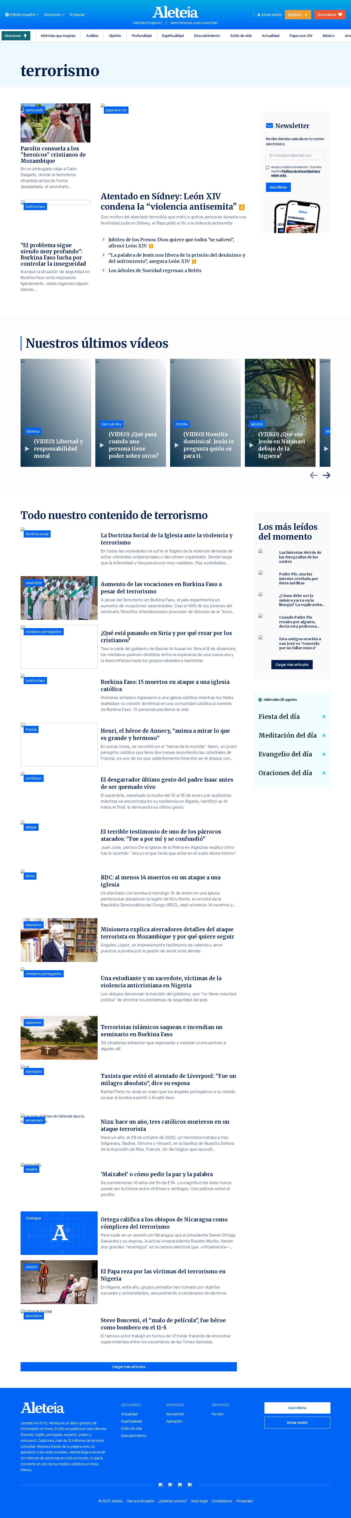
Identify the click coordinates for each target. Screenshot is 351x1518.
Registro (295, 14)
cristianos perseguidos (44, 631)
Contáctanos (222, 1501)
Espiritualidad (173, 35)
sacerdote (34, 583)
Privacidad (244, 1501)
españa (31, 1169)
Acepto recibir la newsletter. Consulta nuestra (296, 171)
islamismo (34, 925)
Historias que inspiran (58, 35)
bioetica (33, 431)
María (330, 431)
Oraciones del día (285, 773)
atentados (34, 1071)
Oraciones (13, 35)
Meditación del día (287, 735)
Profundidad (142, 35)
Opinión (115, 35)
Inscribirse (278, 187)
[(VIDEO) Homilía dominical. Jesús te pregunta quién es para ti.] (205, 413)
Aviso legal (199, 1501)
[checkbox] (267, 167)
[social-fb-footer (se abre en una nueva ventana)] (170, 1485)
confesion (34, 778)
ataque (31, 827)
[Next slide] (326, 475)
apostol (257, 424)
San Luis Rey (111, 424)
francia (31, 729)
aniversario (34, 1120)
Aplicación (174, 1421)
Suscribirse (297, 1407)
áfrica (30, 876)
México (329, 35)
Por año (218, 1414)
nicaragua (33, 1218)
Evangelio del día (285, 754)
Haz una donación (140, 1501)
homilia (182, 424)
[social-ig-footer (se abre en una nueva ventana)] (190, 1485)
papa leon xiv (116, 110)
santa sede (34, 110)
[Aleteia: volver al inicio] (175, 12)
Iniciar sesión (271, 14)
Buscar (79, 14)
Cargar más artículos (128, 1366)
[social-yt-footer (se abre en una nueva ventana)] (161, 1485)
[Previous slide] (314, 475)
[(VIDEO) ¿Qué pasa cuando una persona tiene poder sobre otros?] (130, 413)
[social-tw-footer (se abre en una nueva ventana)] (180, 1485)
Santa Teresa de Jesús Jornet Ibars (194, 23)
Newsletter (175, 1414)
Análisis (92, 35)
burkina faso (35, 206)
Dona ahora (327, 14)
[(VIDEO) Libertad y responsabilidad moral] (56, 413)
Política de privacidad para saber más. (295, 173)
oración (32, 1267)
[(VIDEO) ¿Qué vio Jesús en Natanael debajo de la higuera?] (280, 413)
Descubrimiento (207, 35)
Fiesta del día (279, 717)
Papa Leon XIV (301, 35)
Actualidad (270, 35)
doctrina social (37, 534)
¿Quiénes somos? (173, 1501)
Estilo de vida (241, 35)
